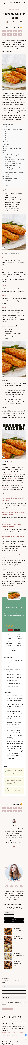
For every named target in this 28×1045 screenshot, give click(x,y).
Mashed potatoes (7, 474)
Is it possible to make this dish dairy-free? (13, 173)
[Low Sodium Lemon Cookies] (8, 948)
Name (4, 986)
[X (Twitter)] (9, 31)
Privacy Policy (6, 1032)
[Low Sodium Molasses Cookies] (8, 940)
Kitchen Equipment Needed (10, 142)
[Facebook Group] (10, 1041)
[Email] (17, 1041)
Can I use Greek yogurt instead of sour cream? (13, 156)
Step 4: (6, 137)
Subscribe (14, 1036)
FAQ (3, 152)
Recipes (16, 9)
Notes (6, 185)
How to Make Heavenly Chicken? (12, 129)
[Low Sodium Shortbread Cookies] (8, 956)
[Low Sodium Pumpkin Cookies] (8, 931)
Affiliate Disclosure (17, 1032)
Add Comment (6, 997)
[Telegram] (9, 34)
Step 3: (6, 135)
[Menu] (24, 2)
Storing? (4, 146)
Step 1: (6, 131)
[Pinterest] (15, 31)
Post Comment (7, 1008)
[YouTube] (13, 1041)
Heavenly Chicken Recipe (10, 178)
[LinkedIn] (20, 31)
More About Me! (14, 899)
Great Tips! (5, 144)
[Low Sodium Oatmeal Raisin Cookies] (8, 965)
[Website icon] (14, 847)
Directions (7, 183)
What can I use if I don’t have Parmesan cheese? (13, 164)
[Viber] (15, 34)
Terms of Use (6, 1036)
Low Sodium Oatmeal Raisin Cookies (17, 963)
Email (4, 992)
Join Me (14, 919)
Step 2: (6, 133)
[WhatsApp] (20, 34)
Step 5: (6, 140)
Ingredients (5, 127)
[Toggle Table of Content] (23, 125)
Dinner (11, 9)
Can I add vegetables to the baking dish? (12, 169)
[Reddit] (4, 34)
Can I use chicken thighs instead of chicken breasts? (14, 160)
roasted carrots (11, 478)
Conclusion (5, 176)
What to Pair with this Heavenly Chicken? (11, 149)
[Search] (4, 3)
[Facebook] (4, 31)
